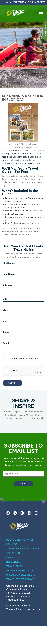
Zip (5, 321)
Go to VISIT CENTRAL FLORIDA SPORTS (25, 2)
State (6, 310)
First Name (9, 263)
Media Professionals (19, 570)
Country (7, 332)
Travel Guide (14, 566)
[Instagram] (29, 514)
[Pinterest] (22, 514)
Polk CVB (11, 544)
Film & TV (11, 557)
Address (7, 285)
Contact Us (13, 553)
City (5, 299)
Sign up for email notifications (23, 358)
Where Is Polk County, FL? (22, 548)
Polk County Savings (19, 540)
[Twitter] (15, 514)
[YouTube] (36, 514)
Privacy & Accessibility (20, 575)
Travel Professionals (20, 579)
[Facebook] (8, 514)
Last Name (9, 274)
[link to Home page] (15, 20)
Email (6, 343)
